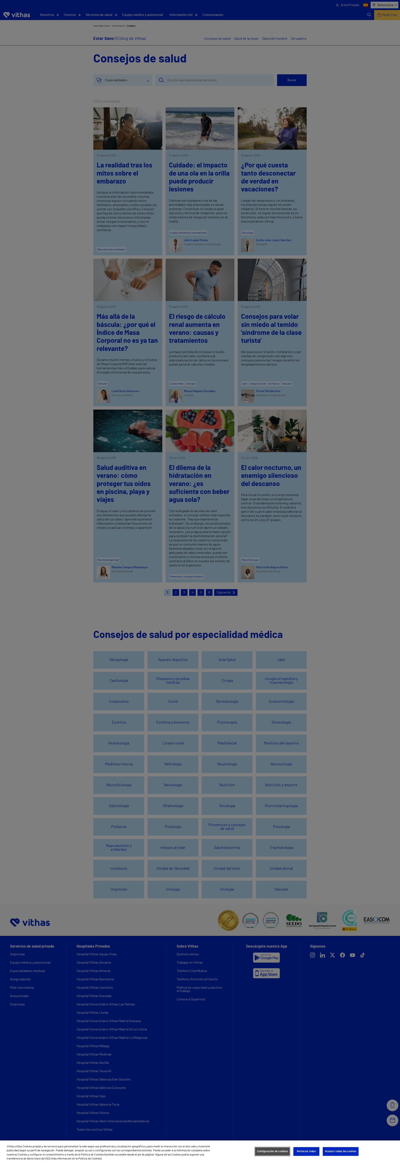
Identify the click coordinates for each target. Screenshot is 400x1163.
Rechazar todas (306, 1151)
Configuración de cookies (272, 1151)
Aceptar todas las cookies (340, 1151)
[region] (200, 1151)
